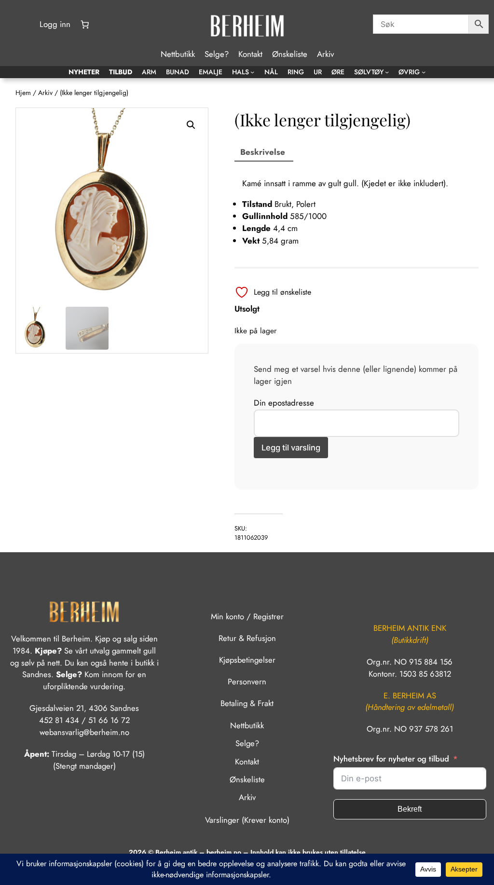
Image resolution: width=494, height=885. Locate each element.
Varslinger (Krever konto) (247, 820)
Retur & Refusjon (247, 638)
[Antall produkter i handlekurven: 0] (85, 24)
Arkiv (45, 92)
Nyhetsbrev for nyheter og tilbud (391, 758)
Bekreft (410, 809)
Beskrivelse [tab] (262, 152)
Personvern (247, 681)
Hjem (23, 92)
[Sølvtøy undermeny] (387, 72)
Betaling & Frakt (247, 703)
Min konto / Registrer (247, 616)
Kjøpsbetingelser (247, 660)
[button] (191, 125)
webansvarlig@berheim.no (84, 732)
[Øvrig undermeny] (423, 72)
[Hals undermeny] (252, 72)
